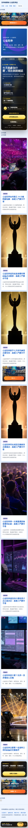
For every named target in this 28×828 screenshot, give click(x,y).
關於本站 (16, 812)
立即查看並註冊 (14, 117)
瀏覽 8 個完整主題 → (8, 52)
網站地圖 (23, 812)
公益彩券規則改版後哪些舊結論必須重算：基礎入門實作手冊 (14, 276)
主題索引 (4, 812)
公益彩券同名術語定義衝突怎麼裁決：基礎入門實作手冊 (14, 447)
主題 (6, 6)
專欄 (10, 6)
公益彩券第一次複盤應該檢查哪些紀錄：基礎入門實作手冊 (14, 523)
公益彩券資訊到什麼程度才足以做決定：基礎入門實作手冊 (14, 600)
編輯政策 (10, 812)
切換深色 (20, 6)
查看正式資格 (14, 773)
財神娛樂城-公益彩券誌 (10, 2)
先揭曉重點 (14, 122)
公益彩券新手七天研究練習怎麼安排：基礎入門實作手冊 (14, 352)
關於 (14, 6)
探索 (3, 6)
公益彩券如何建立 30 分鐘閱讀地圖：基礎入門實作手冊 (14, 199)
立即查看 (20, 824)
